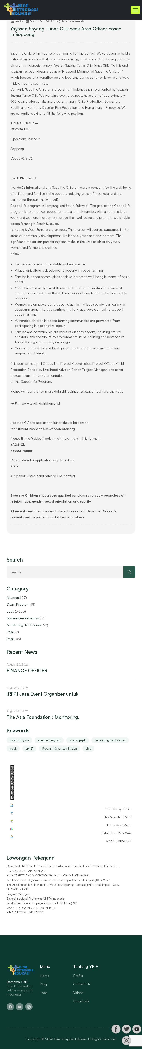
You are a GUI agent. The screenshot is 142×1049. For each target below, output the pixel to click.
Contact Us (81, 984)
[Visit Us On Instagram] (126, 1040)
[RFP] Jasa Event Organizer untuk (42, 694)
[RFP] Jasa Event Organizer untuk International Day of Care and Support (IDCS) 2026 (58, 880)
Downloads (81, 1001)
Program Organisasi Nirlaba (59, 748)
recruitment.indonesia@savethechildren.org (42, 429)
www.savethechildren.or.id (41, 403)
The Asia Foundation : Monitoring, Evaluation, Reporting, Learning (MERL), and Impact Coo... (63, 884)
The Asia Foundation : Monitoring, (43, 717)
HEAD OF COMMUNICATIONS (25, 912)
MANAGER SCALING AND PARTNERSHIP (31, 908)
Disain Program (18, 604)
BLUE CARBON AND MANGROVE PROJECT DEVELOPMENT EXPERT (48, 875)
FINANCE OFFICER (27, 670)
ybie (88, 748)
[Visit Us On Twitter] (126, 1029)
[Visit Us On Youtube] (136, 1029)
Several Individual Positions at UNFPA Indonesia (36, 898)
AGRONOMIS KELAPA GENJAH (26, 870)
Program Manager (18, 894)
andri (18, 21)
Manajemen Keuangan (23, 618)
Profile (78, 976)
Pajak (10, 632)
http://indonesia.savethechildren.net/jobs (93, 391)
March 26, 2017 (41, 21)
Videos (78, 993)
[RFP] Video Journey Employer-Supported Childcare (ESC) (42, 903)
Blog (43, 984)
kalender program (49, 740)
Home (44, 976)
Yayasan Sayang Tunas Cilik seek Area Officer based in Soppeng (65, 31)
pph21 (29, 748)
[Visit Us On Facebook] (116, 1029)
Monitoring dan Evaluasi (24, 625)
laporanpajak (78, 740)
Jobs (10, 611)
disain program (19, 740)
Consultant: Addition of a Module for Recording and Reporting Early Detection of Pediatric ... (63, 866)
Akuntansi (14, 597)
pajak (13, 748)
